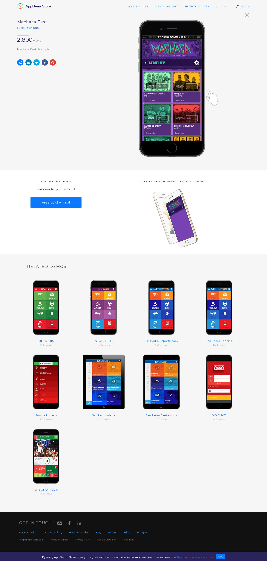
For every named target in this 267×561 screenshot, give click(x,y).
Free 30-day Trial (56, 202)
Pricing (223, 6)
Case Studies (138, 6)
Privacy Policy (83, 539)
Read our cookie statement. (196, 557)
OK (220, 556)
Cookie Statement (107, 539)
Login (245, 6)
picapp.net (197, 181)
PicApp (142, 532)
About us (129, 539)
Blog (127, 532)
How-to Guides (197, 6)
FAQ (99, 532)
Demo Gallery (167, 6)
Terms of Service (59, 539)
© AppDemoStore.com (31, 539)
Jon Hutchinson (30, 27)
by (172, 37)
